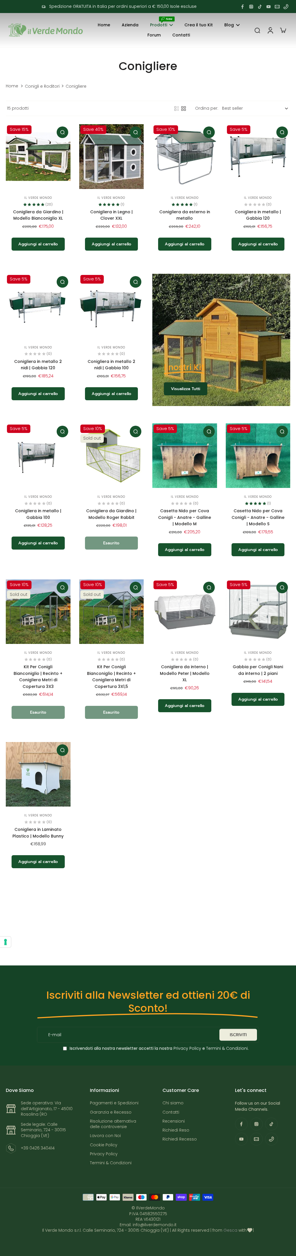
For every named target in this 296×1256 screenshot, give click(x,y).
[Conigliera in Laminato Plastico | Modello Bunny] (38, 774)
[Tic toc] (260, 6)
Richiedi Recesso (179, 1139)
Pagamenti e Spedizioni (114, 1103)
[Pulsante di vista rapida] (62, 132)
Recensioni (173, 1121)
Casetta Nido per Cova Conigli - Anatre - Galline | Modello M (184, 517)
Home (12, 86)
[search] (257, 30)
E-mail (54, 1035)
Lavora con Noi (105, 1136)
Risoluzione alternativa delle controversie (113, 1124)
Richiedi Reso (175, 1130)
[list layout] (176, 108)
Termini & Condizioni (227, 1048)
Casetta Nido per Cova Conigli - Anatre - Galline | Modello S (258, 517)
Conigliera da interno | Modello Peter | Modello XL (185, 673)
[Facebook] (242, 6)
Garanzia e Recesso (111, 1112)
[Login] (270, 30)
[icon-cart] (282, 30)
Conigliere (76, 86)
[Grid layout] (183, 108)
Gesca (230, 1230)
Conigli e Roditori (42, 86)
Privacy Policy (186, 1048)
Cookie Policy (103, 1145)
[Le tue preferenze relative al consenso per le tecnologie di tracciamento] (5, 942)
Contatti (170, 1112)
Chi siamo (173, 1103)
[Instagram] (251, 6)
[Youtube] (268, 6)
